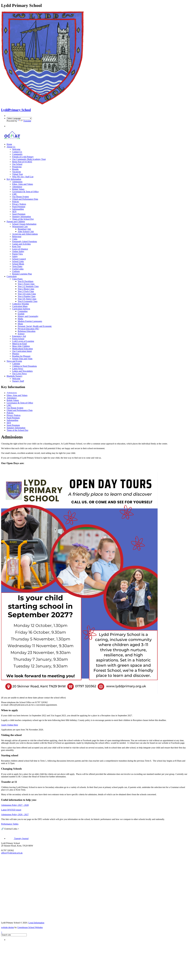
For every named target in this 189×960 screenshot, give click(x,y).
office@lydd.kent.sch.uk (12, 853)
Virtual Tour (17, 174)
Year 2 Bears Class (26, 289)
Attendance (17, 186)
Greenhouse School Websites (30, 927)
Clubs (14, 239)
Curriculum (12, 276)
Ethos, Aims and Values (22, 184)
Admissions (17, 181)
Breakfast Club (24, 229)
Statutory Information (21, 216)
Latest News (17, 368)
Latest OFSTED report (11, 810)
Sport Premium (18, 214)
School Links (18, 261)
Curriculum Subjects (21, 309)
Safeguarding (18, 209)
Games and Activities (21, 244)
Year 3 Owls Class (26, 291)
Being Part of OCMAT (22, 162)
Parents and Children (16, 221)
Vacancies (16, 171)
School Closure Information (24, 224)
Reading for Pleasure (21, 356)
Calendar (16, 363)
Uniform (16, 271)
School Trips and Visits (22, 358)
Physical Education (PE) (28, 329)
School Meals (18, 264)
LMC (14, 194)
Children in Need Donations (24, 366)
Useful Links (18, 269)
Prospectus (17, 166)
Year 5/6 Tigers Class (27, 299)
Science (21, 334)
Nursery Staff (18, 381)
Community (17, 154)
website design (7, 927)
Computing (23, 311)
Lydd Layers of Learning (23, 341)
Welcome (16, 149)
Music (20, 324)
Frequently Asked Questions (24, 241)
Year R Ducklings (25, 281)
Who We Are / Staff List (22, 176)
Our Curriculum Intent (22, 351)
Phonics (15, 353)
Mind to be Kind (19, 343)
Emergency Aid (19, 336)
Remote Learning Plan (22, 274)
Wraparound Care (20, 226)
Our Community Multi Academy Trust (29, 159)
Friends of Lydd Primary (23, 157)
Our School (17, 164)
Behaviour (16, 236)
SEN (14, 211)
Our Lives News (19, 373)
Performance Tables (9, 824)
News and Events (14, 361)
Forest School (18, 338)
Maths (20, 319)
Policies (15, 201)
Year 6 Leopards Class (27, 301)
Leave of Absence (20, 249)
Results (15, 169)
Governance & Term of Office (25, 191)
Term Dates (17, 266)
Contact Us (17, 152)
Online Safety (18, 251)
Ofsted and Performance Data (25, 199)
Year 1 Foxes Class (26, 284)
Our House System (20, 196)
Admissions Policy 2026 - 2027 (15, 814)
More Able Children (21, 346)
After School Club (26, 231)
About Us (11, 147)
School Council (19, 259)
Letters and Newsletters (22, 371)
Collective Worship (20, 304)
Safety (15, 256)
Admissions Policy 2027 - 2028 (15, 805)
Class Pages (17, 279)
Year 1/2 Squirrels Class (28, 286)
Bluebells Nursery (14, 376)
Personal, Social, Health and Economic (35, 326)
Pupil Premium (18, 206)
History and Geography (28, 316)
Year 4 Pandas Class (26, 296)
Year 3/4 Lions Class (27, 294)
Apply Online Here (9, 725)
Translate (27, 121)
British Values (18, 189)
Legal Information (36, 923)
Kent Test (16, 246)
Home (9, 144)
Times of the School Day (23, 219)
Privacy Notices (19, 204)
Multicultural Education (22, 348)
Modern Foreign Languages (30, 321)
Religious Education (26, 331)
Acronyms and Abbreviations (25, 234)
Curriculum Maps (20, 306)
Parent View (17, 254)
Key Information (14, 179)
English (21, 314)
